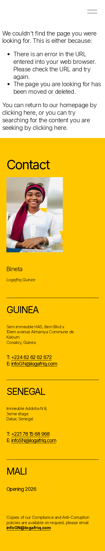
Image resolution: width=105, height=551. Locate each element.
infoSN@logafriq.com (33, 440)
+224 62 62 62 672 (31, 357)
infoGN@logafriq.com (34, 363)
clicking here (19, 112)
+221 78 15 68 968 (30, 434)
